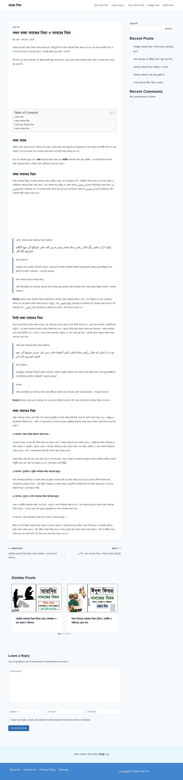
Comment (16, 671)
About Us (15, 769)
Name (14, 711)
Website (91, 711)
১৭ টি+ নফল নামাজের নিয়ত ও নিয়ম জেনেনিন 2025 (99, 551)
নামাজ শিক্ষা (16, 27)
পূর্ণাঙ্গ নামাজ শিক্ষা (101, 5)
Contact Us (30, 769)
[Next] (112, 607)
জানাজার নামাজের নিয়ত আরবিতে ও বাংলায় (151, 67)
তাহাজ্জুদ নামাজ (153, 5)
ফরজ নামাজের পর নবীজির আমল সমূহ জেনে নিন (153, 59)
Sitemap (63, 769)
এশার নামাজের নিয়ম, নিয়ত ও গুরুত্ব (148, 82)
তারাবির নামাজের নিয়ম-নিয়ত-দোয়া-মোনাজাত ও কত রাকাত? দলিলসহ (32, 553)
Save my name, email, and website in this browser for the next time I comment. (51, 720)
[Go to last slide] (16, 607)
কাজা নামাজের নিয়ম (22, 128)
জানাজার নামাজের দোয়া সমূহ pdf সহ (149, 74)
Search (134, 23)
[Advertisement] (65, 89)
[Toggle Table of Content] (111, 112)
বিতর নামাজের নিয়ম (136, 5)
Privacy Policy (48, 769)
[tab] (59, 633)
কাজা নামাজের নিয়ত (22, 120)
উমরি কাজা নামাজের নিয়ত (24, 124)
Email (52, 711)
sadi (17, 39)
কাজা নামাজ (19, 117)
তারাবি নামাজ (168, 5)
